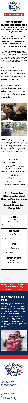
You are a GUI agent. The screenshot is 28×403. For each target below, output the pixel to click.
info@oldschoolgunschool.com (9, 384)
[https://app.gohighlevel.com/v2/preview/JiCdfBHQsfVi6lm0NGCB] (14, 369)
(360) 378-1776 (6, 382)
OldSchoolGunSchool (7, 394)
